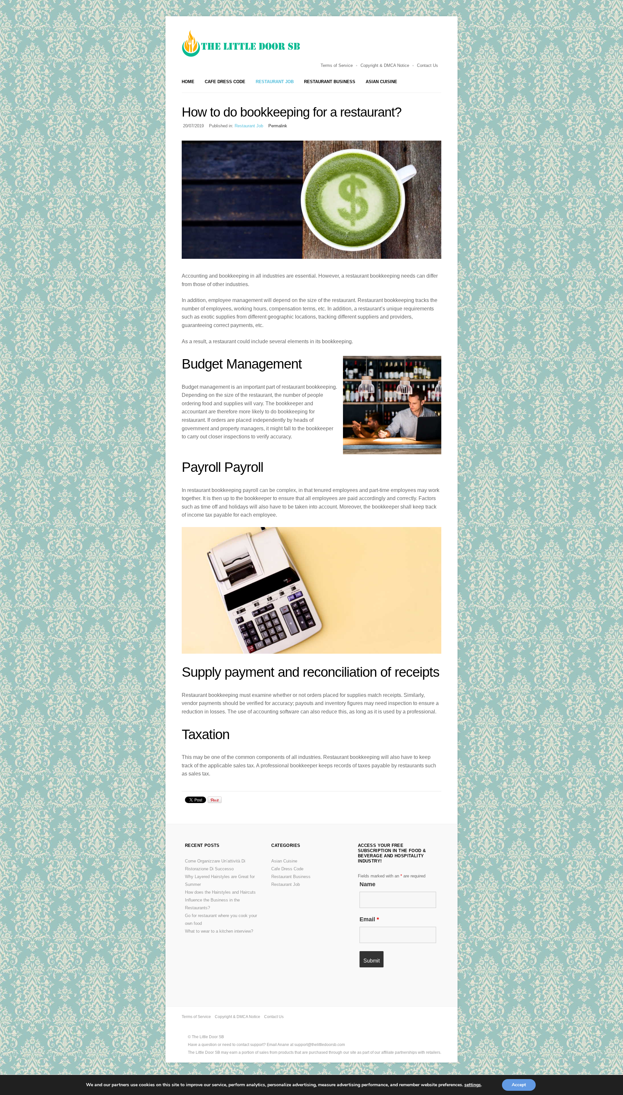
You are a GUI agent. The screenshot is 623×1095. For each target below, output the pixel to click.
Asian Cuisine (381, 81)
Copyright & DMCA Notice (384, 65)
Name (367, 884)
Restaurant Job (275, 81)
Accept (519, 1085)
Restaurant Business (329, 81)
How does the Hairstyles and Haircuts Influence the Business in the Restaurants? (220, 900)
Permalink (277, 125)
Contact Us (427, 65)
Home (188, 81)
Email (369, 919)
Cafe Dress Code (225, 81)
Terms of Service (337, 65)
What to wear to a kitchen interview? (219, 931)
